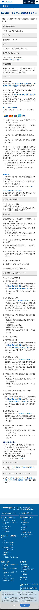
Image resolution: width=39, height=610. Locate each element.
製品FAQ (25, 537)
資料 (24, 529)
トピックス (7, 531)
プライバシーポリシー (7, 597)
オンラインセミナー (9, 542)
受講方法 (6, 554)
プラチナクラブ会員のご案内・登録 (11, 565)
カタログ (25, 527)
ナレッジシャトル (8, 550)
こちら (30, 186)
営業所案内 (26, 566)
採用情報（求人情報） (29, 569)
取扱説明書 (26, 522)
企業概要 (25, 564)
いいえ (14, 605)
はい (25, 605)
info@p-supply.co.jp (16, 59)
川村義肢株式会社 (25, 513)
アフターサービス (27, 534)
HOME (1, 9)
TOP (5, 540)
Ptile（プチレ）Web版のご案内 (11, 569)
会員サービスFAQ (8, 580)
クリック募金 (7, 526)
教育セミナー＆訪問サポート (11, 572)
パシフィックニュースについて (11, 523)
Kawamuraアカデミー (10, 545)
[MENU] (37, 1)
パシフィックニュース (10, 520)
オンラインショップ (9, 578)
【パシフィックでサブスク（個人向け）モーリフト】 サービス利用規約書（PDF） (19, 479)
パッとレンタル (8, 576)
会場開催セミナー (8, 547)
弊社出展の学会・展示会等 (11, 557)
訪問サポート (7, 552)
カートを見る (23, 579)
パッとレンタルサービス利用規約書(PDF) (22, 467)
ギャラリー (7, 528)
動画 (24, 525)
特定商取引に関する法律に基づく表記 (28, 588)
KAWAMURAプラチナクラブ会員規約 (29, 585)
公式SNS (25, 574)
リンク (24, 571)
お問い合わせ (23, 577)
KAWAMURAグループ (7, 513)
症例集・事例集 (27, 532)
